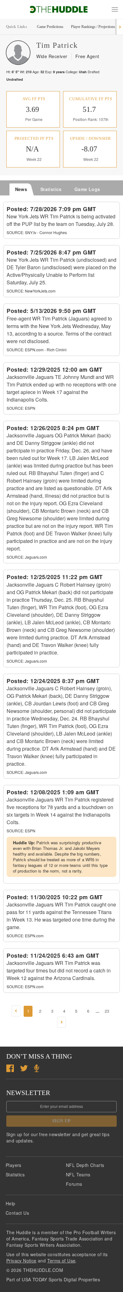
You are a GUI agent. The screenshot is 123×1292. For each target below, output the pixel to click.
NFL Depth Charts (85, 1165)
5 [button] (76, 1011)
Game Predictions (50, 27)
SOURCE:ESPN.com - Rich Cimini (37, 349)
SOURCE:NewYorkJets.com (31, 290)
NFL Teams (78, 1174)
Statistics (15, 1174)
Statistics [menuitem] (51, 189)
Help (10, 1203)
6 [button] (88, 1011)
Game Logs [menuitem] (87, 189)
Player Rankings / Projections (93, 27)
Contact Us (17, 1213)
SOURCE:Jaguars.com (27, 557)
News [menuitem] (21, 189)
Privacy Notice (21, 1260)
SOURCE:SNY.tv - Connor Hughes (37, 232)
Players (13, 1165)
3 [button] (52, 1011)
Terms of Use (61, 1260)
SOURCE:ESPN (21, 408)
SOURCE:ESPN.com (25, 935)
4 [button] (64, 1011)
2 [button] (40, 1011)
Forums (74, 1184)
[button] (115, 9)
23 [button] (107, 1011)
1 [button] (28, 1011)
